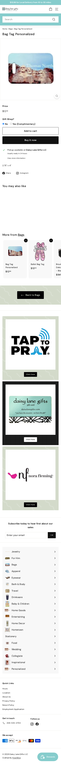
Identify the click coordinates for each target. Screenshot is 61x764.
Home (4, 29)
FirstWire (16, 758)
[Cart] (50, 9)
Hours (5, 688)
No (6, 124)
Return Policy (8, 705)
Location (6, 693)
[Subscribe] (52, 535)
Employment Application (13, 709)
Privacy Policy (8, 701)
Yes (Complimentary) (24, 124)
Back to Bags (32, 294)
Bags (11, 29)
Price (5, 106)
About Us (6, 697)
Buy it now (31, 140)
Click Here (30, 374)
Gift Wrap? (8, 119)
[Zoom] (56, 96)
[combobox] (30, 19)
